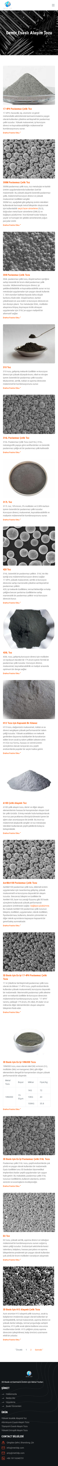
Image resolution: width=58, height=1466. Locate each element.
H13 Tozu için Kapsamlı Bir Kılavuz (20, 723)
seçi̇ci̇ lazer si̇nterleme (28, 208)
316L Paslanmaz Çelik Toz (16, 437)
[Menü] (53, 5)
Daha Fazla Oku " (12, 132)
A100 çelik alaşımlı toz (15, 803)
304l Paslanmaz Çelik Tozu (16, 275)
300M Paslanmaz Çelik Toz (16, 182)
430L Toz (7, 652)
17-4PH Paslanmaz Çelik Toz (17, 108)
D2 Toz (6, 1236)
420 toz (7, 569)
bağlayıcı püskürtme (39, 906)
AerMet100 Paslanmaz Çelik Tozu (20, 882)
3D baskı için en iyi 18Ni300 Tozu (19, 1062)
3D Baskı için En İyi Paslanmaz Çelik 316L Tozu (26, 1159)
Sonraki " (39, 1350)
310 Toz (7, 367)
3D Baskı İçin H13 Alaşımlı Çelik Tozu (21, 1309)
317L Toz (7, 502)
